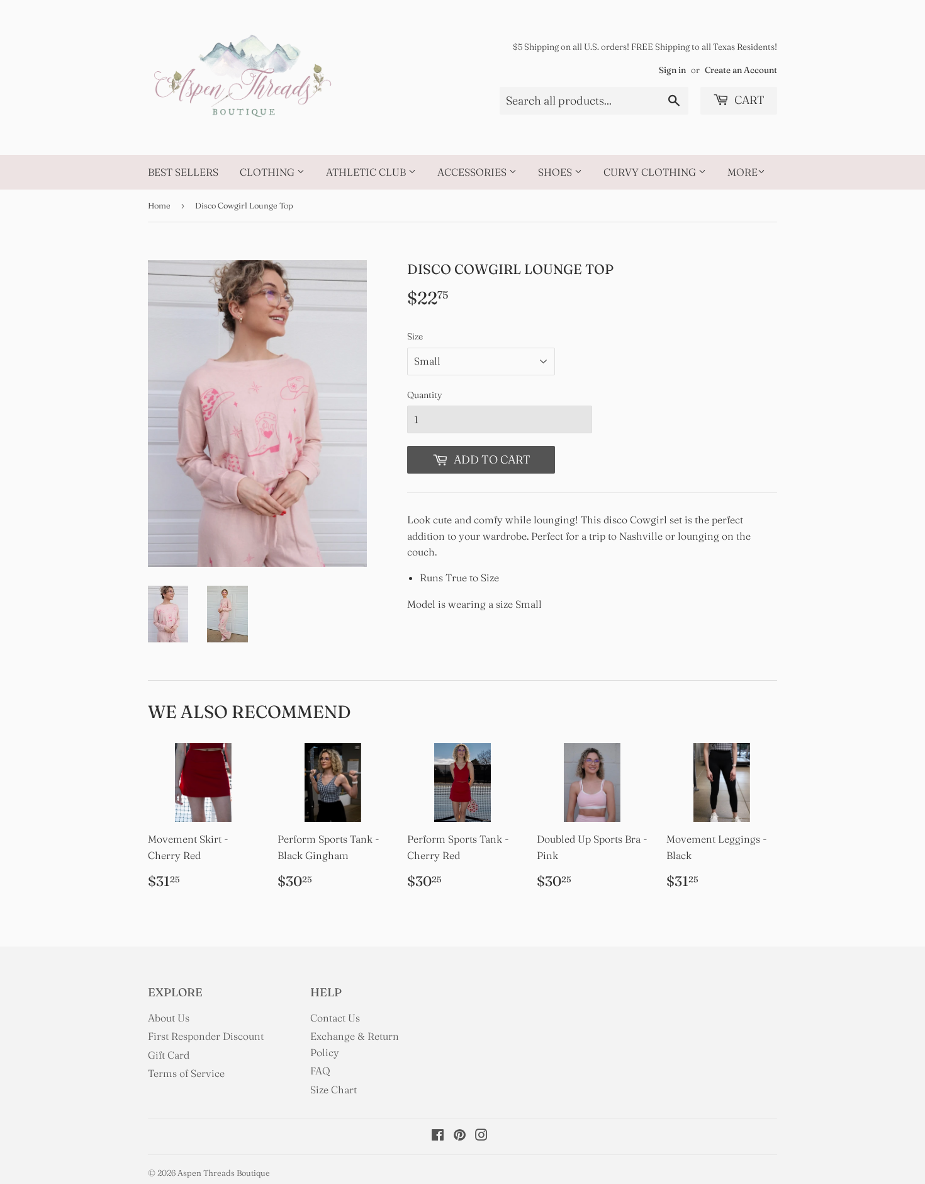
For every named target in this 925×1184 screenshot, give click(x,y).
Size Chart (333, 1089)
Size (415, 336)
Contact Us (335, 1017)
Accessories (473, 172)
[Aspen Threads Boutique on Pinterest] (459, 1136)
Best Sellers (183, 172)
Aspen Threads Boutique (223, 1173)
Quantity (424, 395)
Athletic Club (367, 172)
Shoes (556, 172)
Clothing (268, 172)
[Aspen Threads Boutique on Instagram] (481, 1136)
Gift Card (168, 1055)
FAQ (320, 1070)
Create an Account (741, 70)
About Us (168, 1017)
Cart (748, 100)
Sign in (672, 70)
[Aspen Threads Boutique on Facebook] (437, 1136)
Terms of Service (186, 1073)
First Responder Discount (206, 1036)
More (742, 172)
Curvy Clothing (650, 172)
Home (159, 205)
